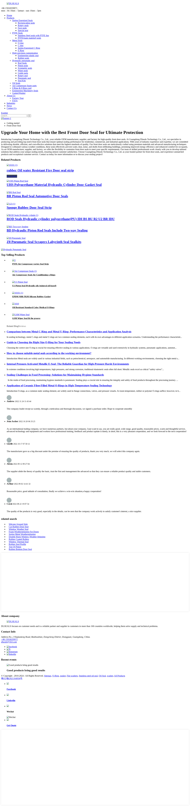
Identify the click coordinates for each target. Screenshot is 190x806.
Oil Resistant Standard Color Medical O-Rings (33, 307)
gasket (63, 676)
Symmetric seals (25, 68)
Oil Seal (102, 676)
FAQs (15, 100)
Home (9, 15)
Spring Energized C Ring (29, 48)
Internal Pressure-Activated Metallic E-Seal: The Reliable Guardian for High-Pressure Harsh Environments (68, 363)
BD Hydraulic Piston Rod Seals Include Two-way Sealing (47, 230)
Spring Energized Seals (22, 20)
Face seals (22, 28)
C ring (20, 45)
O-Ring (55, 676)
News (9, 106)
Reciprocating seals (26, 23)
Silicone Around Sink (18, 524)
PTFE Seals (17, 33)
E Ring (21, 50)
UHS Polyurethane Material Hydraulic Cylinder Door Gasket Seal (54, 184)
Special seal (23, 30)
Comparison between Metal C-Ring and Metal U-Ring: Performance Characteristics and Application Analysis (69, 331)
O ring (21, 43)
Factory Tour (18, 98)
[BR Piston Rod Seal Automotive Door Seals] (14, 192)
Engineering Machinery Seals (25, 90)
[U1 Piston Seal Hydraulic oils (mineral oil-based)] (20, 282)
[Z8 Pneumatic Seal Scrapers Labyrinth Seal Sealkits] (16, 238)
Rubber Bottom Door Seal (20, 549)
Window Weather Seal (18, 529)
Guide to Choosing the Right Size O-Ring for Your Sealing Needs (43, 342)
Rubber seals (23, 58)
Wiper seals (23, 70)
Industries (11, 103)
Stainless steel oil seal (88, 676)
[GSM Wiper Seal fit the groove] (20, 314)
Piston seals (23, 65)
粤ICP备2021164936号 (11, 678)
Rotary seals (23, 25)
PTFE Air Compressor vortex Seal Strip (30, 264)
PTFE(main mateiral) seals (29, 38)
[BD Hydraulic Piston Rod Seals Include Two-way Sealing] (17, 226)
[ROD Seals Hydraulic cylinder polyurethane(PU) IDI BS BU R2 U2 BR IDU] (22, 215)
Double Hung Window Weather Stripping (27, 537)
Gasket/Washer (18, 93)
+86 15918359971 (9, 639)
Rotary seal (23, 75)
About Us (11, 95)
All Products (119, 676)
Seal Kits (22, 80)
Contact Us (12, 108)
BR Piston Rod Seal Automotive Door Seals (37, 196)
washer (110, 676)
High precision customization (25, 53)
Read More (12, 176)
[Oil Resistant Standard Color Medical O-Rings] (15, 304)
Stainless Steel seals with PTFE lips (33, 35)
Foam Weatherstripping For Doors (24, 532)
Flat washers (72, 676)
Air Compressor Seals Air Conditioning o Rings (33, 275)
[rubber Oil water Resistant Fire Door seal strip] (12, 165)
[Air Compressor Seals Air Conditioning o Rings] (24, 271)
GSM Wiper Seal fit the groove (26, 318)
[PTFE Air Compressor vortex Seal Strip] (14, 260)
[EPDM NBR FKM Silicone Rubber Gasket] (17, 293)
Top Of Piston (15, 547)
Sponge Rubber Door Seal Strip (29, 207)
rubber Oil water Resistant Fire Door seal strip (40, 170)
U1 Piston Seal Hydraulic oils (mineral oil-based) (34, 286)
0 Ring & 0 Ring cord (21, 88)
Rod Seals (22, 63)
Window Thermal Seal (19, 542)
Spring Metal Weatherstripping (22, 534)
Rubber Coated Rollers (19, 539)
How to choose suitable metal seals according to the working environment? (49, 353)
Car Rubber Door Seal (19, 526)
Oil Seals (16, 83)
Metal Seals (17, 40)
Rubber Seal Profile (17, 544)
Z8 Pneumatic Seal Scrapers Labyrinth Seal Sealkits (44, 242)
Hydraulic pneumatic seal (23, 60)
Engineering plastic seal (28, 55)
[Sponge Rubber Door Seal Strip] (11, 204)
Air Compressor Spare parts (24, 85)
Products (10, 18)
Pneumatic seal (24, 78)
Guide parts (23, 73)
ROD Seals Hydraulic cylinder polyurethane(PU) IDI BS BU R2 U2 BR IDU (61, 219)
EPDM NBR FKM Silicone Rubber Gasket (31, 296)
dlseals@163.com (9, 642)
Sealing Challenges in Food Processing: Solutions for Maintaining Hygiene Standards (55, 374)
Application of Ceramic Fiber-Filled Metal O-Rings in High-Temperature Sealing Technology (59, 385)
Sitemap (47, 676)
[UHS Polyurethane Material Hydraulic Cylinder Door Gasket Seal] (17, 181)
